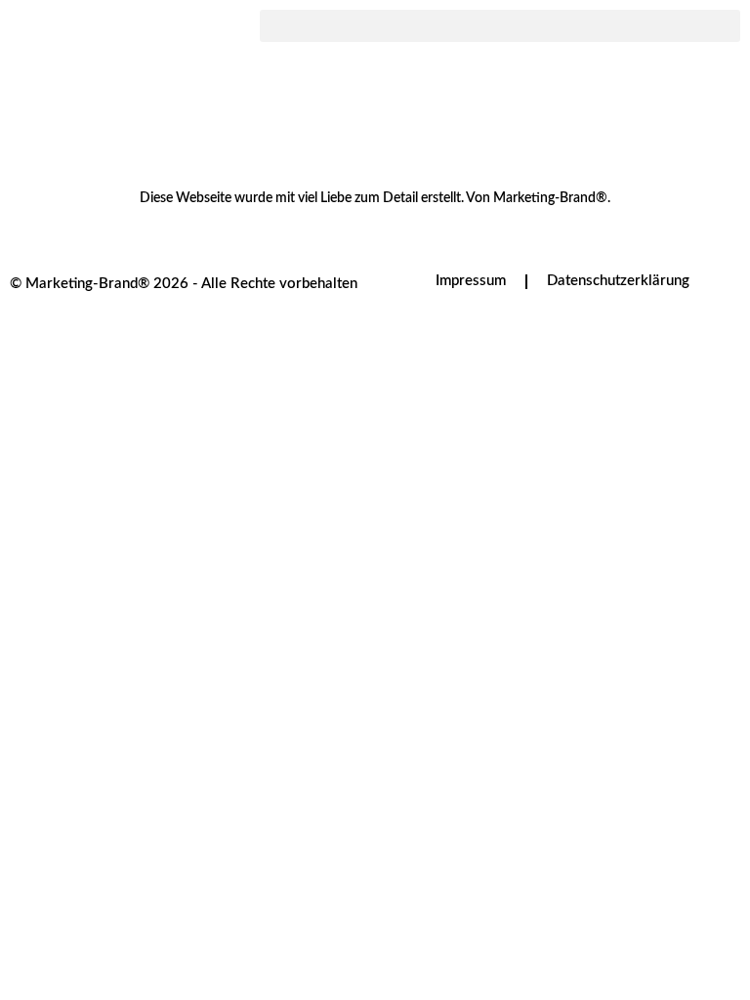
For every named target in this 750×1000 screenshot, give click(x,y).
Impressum (471, 280)
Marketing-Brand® (550, 198)
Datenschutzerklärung (618, 280)
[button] (500, 26)
